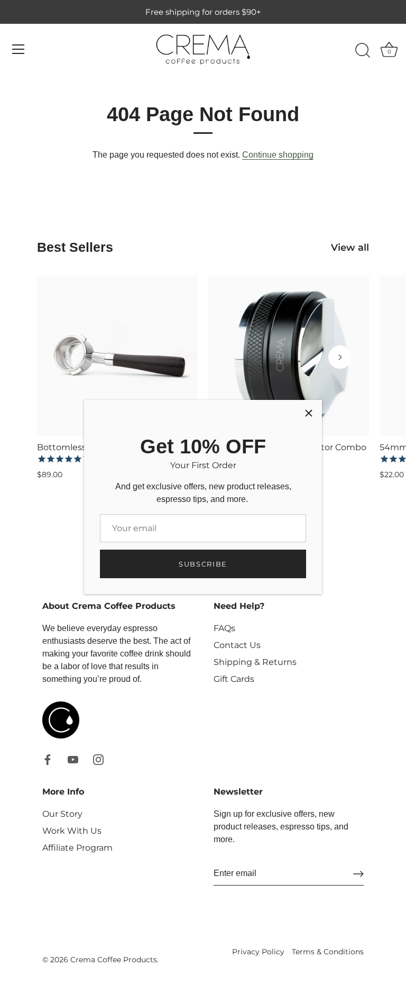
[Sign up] (358, 874)
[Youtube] (73, 759)
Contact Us (237, 645)
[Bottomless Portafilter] (117, 355)
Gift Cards (234, 679)
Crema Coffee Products (113, 959)
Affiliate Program (77, 848)
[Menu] (18, 49)
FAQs (224, 628)
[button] (66, 357)
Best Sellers (75, 247)
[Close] (308, 413)
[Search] (362, 50)
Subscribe (203, 564)
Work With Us (72, 831)
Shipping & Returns (255, 662)
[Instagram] (98, 759)
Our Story (62, 814)
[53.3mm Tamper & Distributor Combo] (288, 355)
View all (350, 247)
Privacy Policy (258, 951)
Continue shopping (277, 154)
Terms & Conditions (328, 951)
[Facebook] (47, 759)
